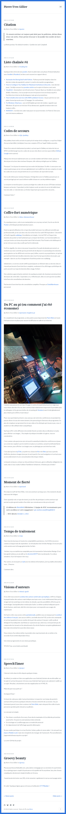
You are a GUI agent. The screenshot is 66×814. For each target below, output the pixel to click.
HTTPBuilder (44, 786)
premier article (29, 87)
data (21, 217)
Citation (10, 24)
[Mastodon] (13, 805)
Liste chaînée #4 (16, 62)
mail (23, 562)
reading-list (23, 67)
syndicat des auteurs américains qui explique (35, 597)
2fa (21, 135)
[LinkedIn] (10, 805)
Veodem (40, 410)
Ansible (9, 74)
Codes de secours (16, 131)
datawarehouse (29, 217)
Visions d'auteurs (17, 587)
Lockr (16, 733)
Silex (44, 452)
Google (6, 153)
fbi (38, 452)
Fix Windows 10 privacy (14, 103)
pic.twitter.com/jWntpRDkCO (44, 510)
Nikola (31, 809)
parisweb (23, 313)
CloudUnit (9, 90)
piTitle (19, 452)
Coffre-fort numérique (21, 212)
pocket (25, 72)
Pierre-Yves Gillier (15, 6)
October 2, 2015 (23, 514)
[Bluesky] (7, 805)
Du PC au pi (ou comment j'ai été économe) (28, 306)
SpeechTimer (14, 663)
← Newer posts (9, 796)
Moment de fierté (17, 482)
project (22, 668)
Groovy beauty (15, 758)
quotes (22, 29)
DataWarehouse (53, 284)
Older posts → (57, 796)
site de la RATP (32, 554)
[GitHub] (4, 805)
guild (27, 592)
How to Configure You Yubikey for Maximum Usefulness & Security (28, 85)
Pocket (6, 225)
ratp (21, 536)
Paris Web (50, 318)
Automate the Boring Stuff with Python (19, 79)
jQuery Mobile (8, 733)
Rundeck (17, 74)
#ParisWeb (20, 507)
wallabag (18, 235)
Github (58, 151)
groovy (22, 763)
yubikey (25, 135)
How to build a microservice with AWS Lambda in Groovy (24, 98)
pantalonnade (30, 615)
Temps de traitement (19, 531)
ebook (22, 592)
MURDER (9, 111)
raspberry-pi (31, 313)
